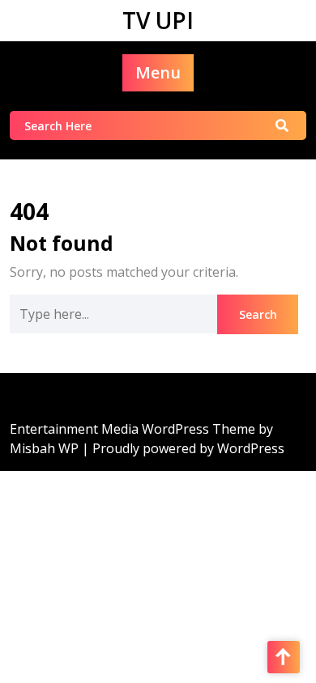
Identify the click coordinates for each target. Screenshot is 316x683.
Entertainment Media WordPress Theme (134, 429)
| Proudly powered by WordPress (183, 448)
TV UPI (158, 20)
